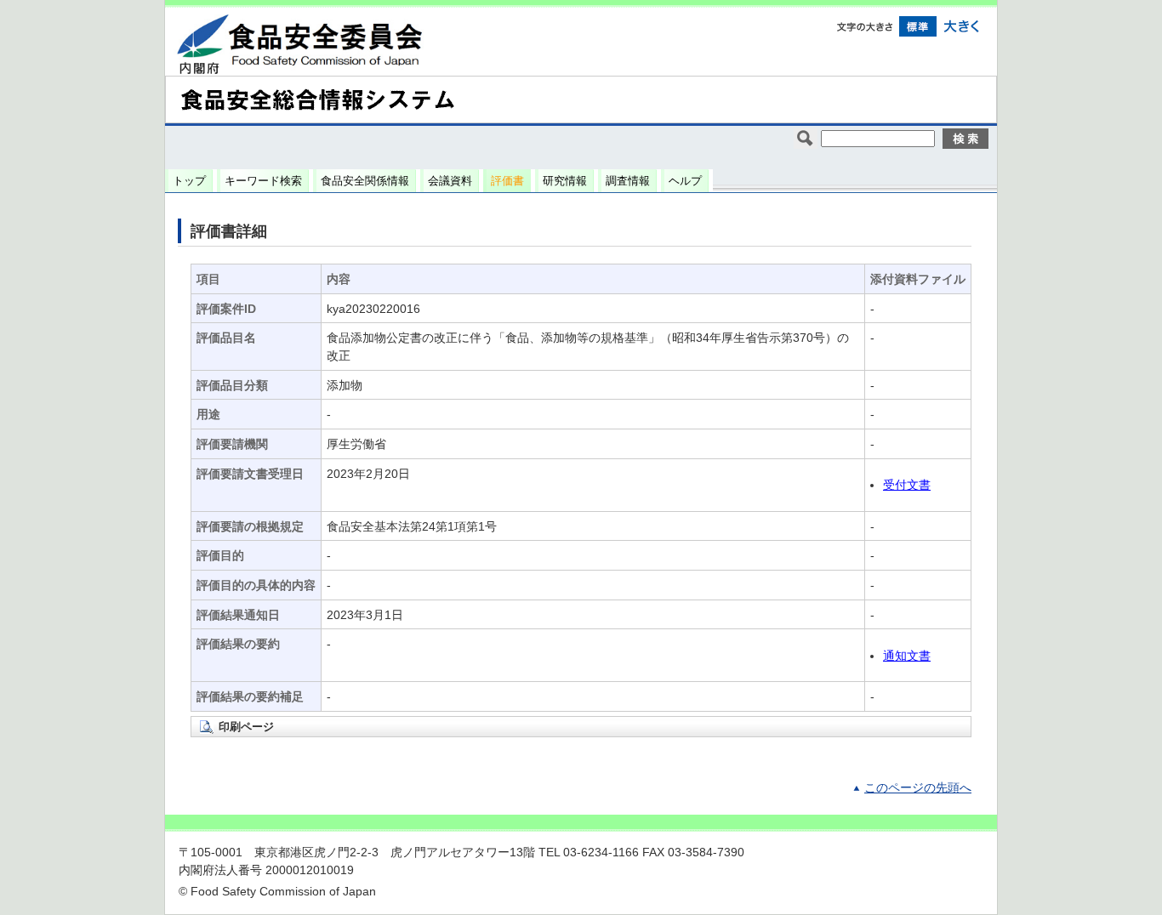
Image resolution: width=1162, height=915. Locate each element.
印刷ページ (246, 726)
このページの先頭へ (917, 787)
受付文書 (907, 485)
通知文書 (907, 656)
